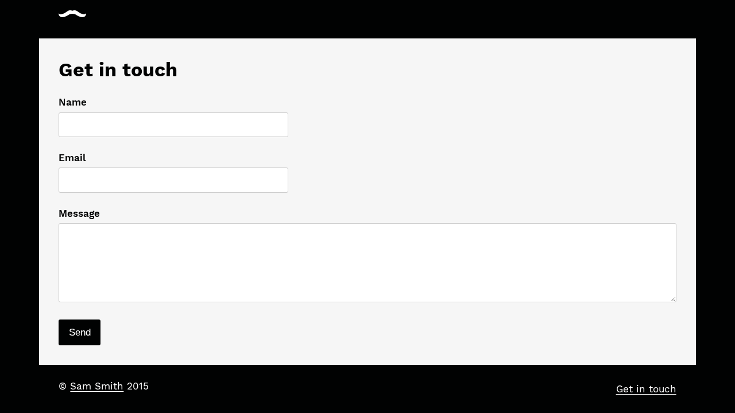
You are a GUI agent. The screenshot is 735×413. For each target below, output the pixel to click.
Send (80, 332)
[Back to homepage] (72, 14)
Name (73, 102)
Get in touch (646, 389)
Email (72, 157)
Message (79, 213)
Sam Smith (96, 386)
